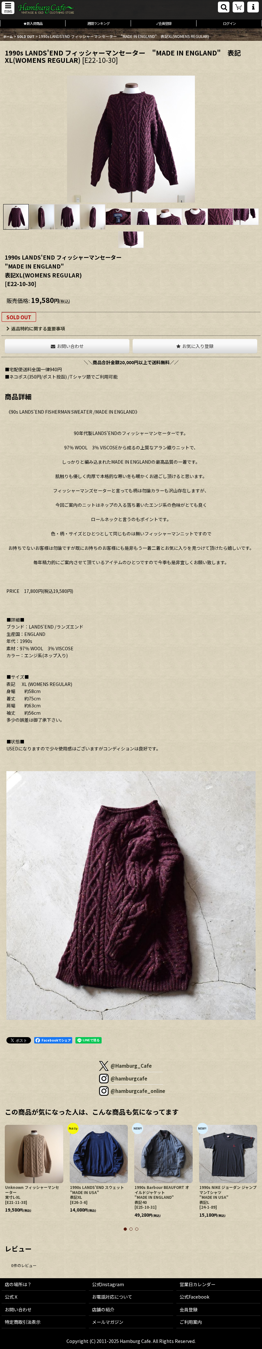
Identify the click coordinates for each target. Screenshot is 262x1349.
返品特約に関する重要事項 (38, 328)
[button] (8, 8)
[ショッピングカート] (238, 7)
